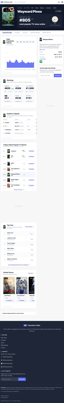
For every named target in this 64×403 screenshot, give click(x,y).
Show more (42, 49)
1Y (30, 41)
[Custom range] (33, 42)
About (2, 342)
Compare (3, 340)
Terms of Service (5, 395)
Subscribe (58, 75)
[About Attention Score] (59, 25)
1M (20, 41)
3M (24, 41)
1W (17, 41)
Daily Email (4, 337)
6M (27, 41)
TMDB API (16, 391)
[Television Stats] (6, 2)
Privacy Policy (4, 397)
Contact (3, 347)
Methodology (4, 345)
